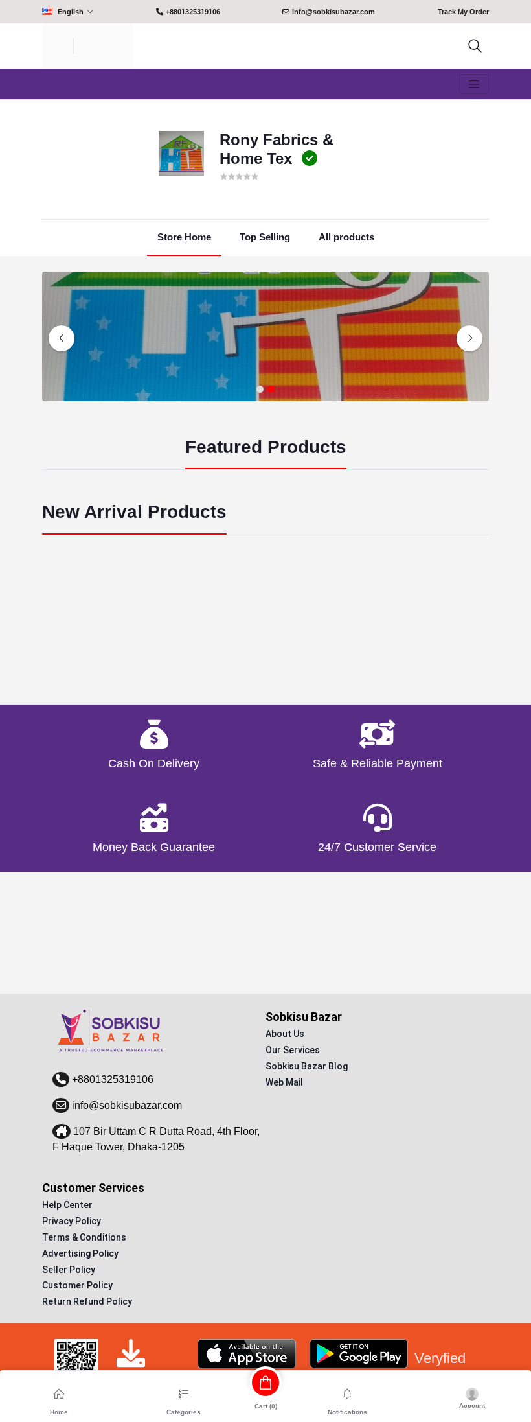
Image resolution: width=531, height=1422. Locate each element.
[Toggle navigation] (474, 84)
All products (346, 236)
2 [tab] (271, 390)
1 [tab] (260, 390)
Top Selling (265, 236)
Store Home (184, 236)
